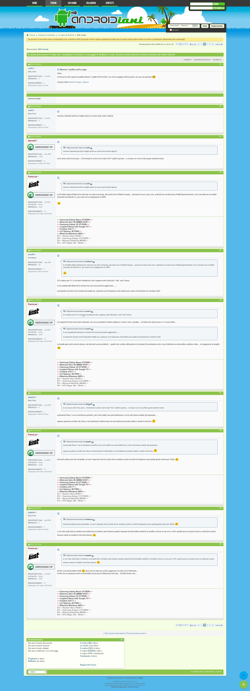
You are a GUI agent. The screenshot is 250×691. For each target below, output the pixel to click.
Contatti (110, 3)
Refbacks (32, 661)
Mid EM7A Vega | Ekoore (78, 82)
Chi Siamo (72, 3)
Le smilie (84, 646)
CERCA (215, 4)
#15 (220, 250)
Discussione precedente (115, 633)
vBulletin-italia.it (133, 687)
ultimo (218, 44)
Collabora (91, 3)
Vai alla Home (209, 672)
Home (34, 3)
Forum (53, 3)
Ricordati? (175, 30)
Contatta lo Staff (197, 672)
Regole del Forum (88, 665)
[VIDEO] (91, 651)
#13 (220, 136)
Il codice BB (85, 643)
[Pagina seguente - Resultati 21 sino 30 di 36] (213, 44)
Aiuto (205, 26)
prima (194, 44)
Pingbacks (32, 659)
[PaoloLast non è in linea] (34, 184)
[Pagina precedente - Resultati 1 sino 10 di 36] (199, 44)
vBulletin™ (124, 681)
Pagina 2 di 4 (183, 44)
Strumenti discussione (201, 59)
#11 (220, 64)
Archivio (218, 672)
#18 (220, 430)
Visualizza (216, 59)
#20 (220, 544)
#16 (220, 300)
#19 (220, 508)
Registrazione (217, 26)
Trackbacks (85, 656)
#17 (220, 393)
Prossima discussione (136, 633)
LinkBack (187, 59)
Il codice (84, 648)
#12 (220, 106)
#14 (220, 172)
